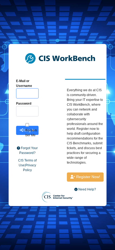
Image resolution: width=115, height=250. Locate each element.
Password (23, 103)
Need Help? (87, 189)
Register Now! (87, 177)
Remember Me (31, 132)
